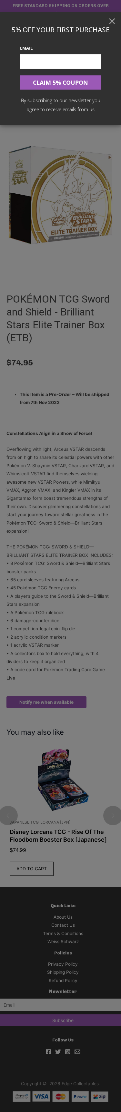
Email (26, 48)
